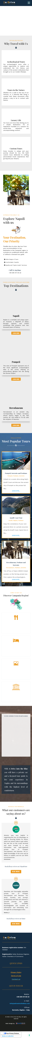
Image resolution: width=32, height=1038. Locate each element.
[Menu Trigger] (28, 2)
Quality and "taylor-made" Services (16, 265)
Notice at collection (8, 1036)
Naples (15, 520)
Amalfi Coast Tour (16, 518)
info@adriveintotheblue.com (20, 1003)
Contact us (16, 979)
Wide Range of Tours (12, 259)
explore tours (11, 28)
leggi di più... (16, 491)
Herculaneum (10, 567)
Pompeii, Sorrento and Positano (16, 473)
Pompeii (10, 476)
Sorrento (21, 476)
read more (16, 871)
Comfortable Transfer (12, 262)
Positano (15, 476)
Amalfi (11, 520)
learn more (16, 333)
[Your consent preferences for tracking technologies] (29, 1035)
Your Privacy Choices (12, 1033)
